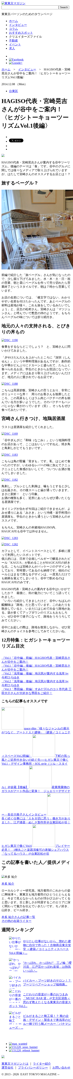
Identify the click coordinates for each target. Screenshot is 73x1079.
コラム (13, 28)
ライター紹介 (42, 1063)
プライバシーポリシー (33, 1067)
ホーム (13, 21)
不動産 (13, 40)
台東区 (13, 91)
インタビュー (18, 24)
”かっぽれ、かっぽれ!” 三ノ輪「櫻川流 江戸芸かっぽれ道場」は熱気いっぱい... (47, 966)
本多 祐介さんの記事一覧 (18, 917)
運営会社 (7, 1067)
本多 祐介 (7, 883)
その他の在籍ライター (16, 920)
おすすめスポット (21, 32)
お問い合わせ (61, 1067)
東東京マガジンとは (14, 1063)
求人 (12, 48)
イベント (15, 44)
